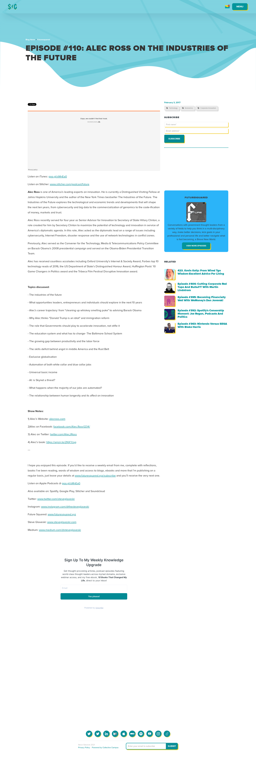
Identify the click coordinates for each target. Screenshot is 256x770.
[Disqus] (128, 661)
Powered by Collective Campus (105, 747)
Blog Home (30, 40)
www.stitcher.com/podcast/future (69, 184)
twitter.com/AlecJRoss (63, 434)
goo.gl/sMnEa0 (58, 176)
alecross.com (57, 419)
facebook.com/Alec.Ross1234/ (71, 426)
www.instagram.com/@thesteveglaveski (65, 506)
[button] (240, 6)
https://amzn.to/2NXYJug (61, 442)
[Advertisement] (196, 169)
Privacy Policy (84, 747)
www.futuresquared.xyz (62, 514)
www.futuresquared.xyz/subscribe (95, 475)
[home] (12, 6)
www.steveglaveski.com (61, 522)
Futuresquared (43, 40)
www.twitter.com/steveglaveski (56, 499)
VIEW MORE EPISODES (196, 246)
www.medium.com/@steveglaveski (60, 530)
